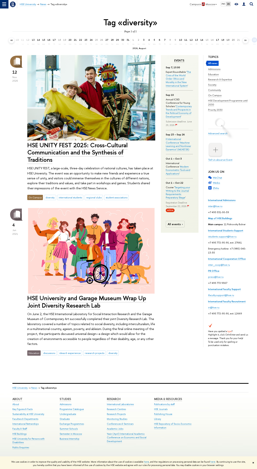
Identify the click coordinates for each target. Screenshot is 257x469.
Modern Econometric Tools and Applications (178, 170)
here (146, 461)
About (17, 399)
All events (174, 224)
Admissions (214, 69)
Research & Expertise (220, 79)
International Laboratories (120, 404)
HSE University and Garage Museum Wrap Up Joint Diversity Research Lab (86, 301)
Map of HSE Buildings (220, 218)
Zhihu (216, 188)
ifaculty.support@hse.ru (221, 295)
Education (213, 74)
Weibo (216, 182)
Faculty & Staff (19, 428)
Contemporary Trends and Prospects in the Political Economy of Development (179, 111)
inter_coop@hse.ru (219, 264)
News (34, 387)
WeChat (217, 177)
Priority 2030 (215, 109)
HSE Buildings (19, 433)
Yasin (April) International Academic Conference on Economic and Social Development (126, 437)
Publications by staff (164, 404)
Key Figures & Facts (22, 409)
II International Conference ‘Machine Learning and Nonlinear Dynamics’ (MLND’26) (178, 144)
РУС (223, 4)
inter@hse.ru (215, 206)
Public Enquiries (20, 447)
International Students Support (225, 230)
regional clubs (94, 197)
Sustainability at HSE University (28, 414)
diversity (50, 197)
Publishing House (163, 414)
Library (157, 419)
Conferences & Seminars (120, 423)
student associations (116, 197)
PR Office (213, 270)
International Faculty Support (224, 289)
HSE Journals (160, 409)
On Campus (215, 95)
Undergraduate (68, 414)
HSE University (20, 387)
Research (114, 399)
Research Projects (116, 414)
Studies (65, 399)
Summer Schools (69, 428)
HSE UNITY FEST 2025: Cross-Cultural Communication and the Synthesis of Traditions (77, 152)
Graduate (65, 419)
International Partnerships (25, 423)
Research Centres (116, 409)
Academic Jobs (115, 428)
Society (212, 84)
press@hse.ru (216, 277)
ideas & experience (70, 353)
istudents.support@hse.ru (222, 236)
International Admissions (222, 200)
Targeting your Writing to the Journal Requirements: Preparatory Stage (178, 192)
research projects (94, 353)
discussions (49, 353)
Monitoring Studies (117, 419)
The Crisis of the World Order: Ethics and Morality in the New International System (178, 78)
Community (214, 90)
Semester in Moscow (71, 433)
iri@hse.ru (213, 307)
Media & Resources (168, 399)
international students (70, 197)
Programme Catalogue (72, 409)
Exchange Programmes (72, 423)
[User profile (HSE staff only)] (244, 4)
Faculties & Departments (25, 419)
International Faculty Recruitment (227, 301)
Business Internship (69, 438)
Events (179, 60)
